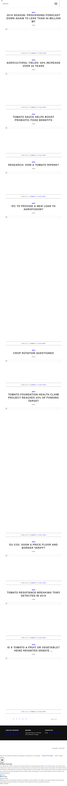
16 (16, 719)
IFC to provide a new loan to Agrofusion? (33, 207)
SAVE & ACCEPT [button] (4, 783)
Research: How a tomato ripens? (33, 165)
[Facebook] (62, 3)
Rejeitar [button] (61, 755)
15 (13, 719)
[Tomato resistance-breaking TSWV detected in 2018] (33, 617)
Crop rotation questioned (33, 353)
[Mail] (64, 3)
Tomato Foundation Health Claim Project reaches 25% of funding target (33, 397)
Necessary (4, 776)
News (33, 12)
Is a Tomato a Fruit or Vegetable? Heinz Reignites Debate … (33, 649)
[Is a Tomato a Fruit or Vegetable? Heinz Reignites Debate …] (33, 681)
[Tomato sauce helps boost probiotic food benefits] (33, 138)
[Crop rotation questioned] (33, 369)
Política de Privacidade (47, 755)
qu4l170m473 (43, 53)
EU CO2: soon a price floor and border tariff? (33, 546)
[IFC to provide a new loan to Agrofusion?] (33, 277)
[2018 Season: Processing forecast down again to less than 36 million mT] (33, 38)
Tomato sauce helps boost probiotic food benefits (33, 118)
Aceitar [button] (56, 755)
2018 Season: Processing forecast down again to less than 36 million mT (33, 18)
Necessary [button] (2, 775)
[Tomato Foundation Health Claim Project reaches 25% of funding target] (33, 469)
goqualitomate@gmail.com (54, 732)
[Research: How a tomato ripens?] (33, 181)
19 (25, 719)
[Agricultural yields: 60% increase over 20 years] (33, 87)
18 (22, 719)
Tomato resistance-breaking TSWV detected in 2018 (33, 594)
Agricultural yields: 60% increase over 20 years (33, 64)
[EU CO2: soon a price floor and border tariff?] (33, 566)
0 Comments (33, 53)
